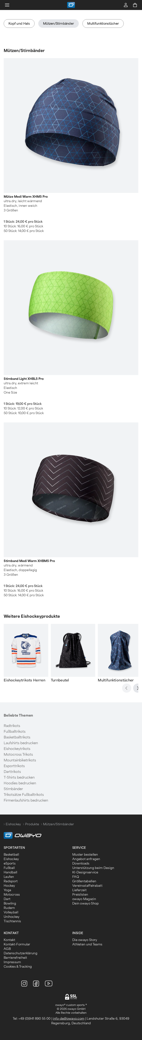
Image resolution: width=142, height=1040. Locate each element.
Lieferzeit (79, 890)
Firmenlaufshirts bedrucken (26, 800)
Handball (10, 872)
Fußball (9, 868)
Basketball (11, 854)
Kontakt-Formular (17, 944)
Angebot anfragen (86, 859)
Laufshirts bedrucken (21, 743)
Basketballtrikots (17, 737)
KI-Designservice (85, 872)
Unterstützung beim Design (93, 868)
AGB (7, 949)
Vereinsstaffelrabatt (87, 885)
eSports (10, 863)
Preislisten (80, 894)
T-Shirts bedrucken (19, 777)
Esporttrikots (14, 766)
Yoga (7, 890)
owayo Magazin (84, 899)
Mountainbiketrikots (20, 760)
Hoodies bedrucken (20, 783)
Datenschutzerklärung (20, 953)
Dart (7, 899)
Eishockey (13, 824)
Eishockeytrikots (17, 749)
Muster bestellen (85, 854)
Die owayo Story (84, 940)
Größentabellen (84, 881)
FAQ (75, 877)
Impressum (12, 962)
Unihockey (12, 917)
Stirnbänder (13, 789)
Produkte (32, 824)
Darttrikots (12, 772)
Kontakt (9, 940)
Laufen (9, 877)
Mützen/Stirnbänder (24, 50)
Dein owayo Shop (85, 903)
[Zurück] (126, 688)
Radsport (11, 881)
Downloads (80, 863)
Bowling (10, 903)
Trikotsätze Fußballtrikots (24, 795)
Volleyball (11, 912)
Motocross (12, 894)
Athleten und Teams (87, 944)
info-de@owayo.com (68, 1018)
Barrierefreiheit (15, 957)
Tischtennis (12, 921)
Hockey (9, 885)
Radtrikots (12, 726)
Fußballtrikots (15, 732)
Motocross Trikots (18, 755)
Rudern (9, 908)
